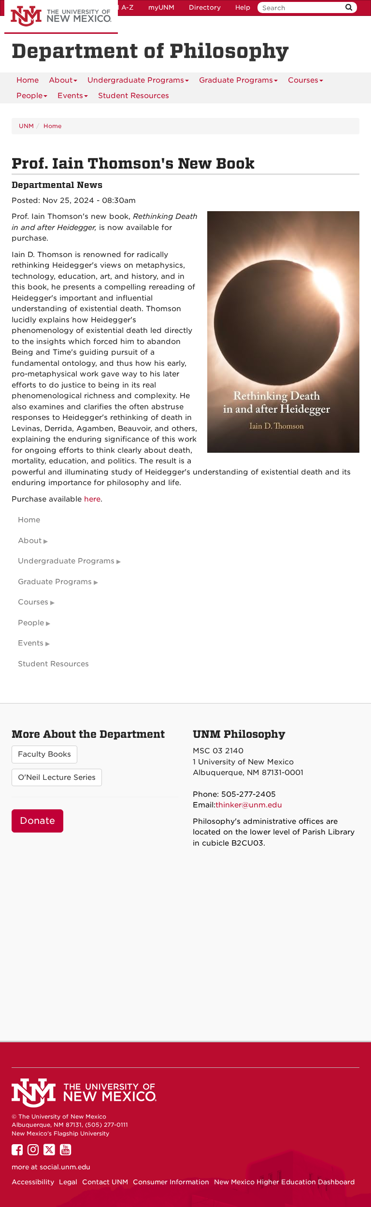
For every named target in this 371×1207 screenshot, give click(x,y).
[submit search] (348, 7)
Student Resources (133, 95)
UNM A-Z (118, 7)
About (60, 80)
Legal (68, 1182)
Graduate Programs (236, 80)
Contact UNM (105, 1182)
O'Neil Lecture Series (57, 777)
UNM (26, 125)
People (29, 95)
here (92, 499)
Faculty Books (44, 754)
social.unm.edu (65, 1167)
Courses (303, 80)
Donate (37, 820)
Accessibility (33, 1182)
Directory (205, 7)
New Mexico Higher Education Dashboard (284, 1182)
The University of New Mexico (61, 17)
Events (70, 95)
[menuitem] (27, 80)
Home (27, 80)
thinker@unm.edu (248, 805)
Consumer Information (171, 1182)
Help (242, 7)
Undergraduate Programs (135, 80)
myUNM (161, 7)
